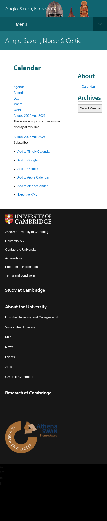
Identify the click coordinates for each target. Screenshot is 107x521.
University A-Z (15, 241)
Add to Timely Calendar (34, 152)
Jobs (8, 367)
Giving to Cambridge (19, 377)
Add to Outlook (27, 169)
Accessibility (14, 258)
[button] (21, 142)
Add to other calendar (32, 186)
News (9, 347)
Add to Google (27, 160)
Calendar (88, 86)
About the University (26, 307)
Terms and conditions (20, 275)
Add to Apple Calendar (33, 177)
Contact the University (20, 250)
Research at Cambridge (28, 393)
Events (10, 357)
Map (8, 337)
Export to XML (27, 195)
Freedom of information (21, 267)
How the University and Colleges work (32, 317)
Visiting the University (20, 327)
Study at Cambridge (25, 290)
